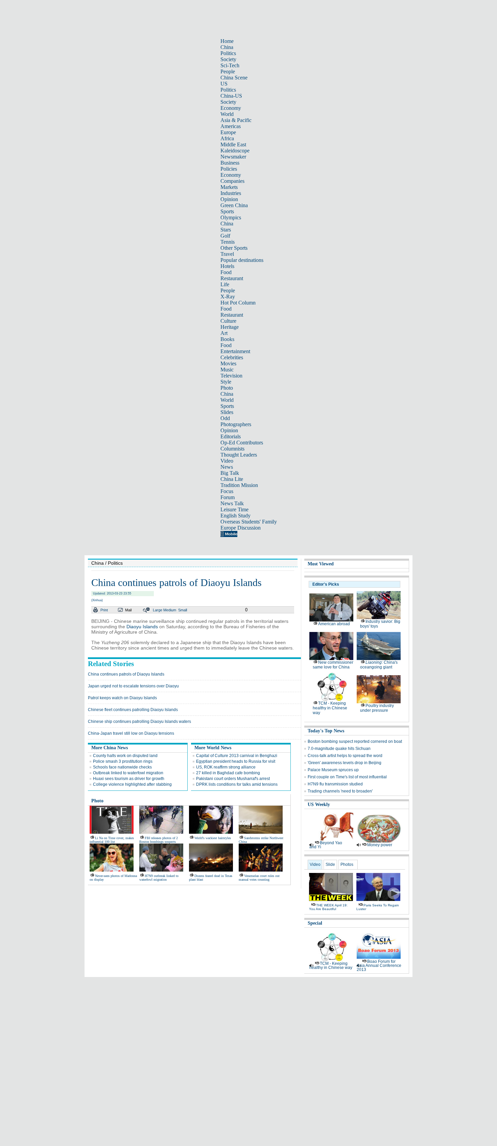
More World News (212, 747)
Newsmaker (233, 157)
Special (315, 923)
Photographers (235, 424)
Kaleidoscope (235, 150)
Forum (227, 497)
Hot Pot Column (238, 303)
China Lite (231, 479)
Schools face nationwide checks (122, 767)
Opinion (229, 199)
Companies (232, 181)
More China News (109, 747)
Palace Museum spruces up (333, 769)
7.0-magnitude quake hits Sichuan (339, 748)
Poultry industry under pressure (377, 708)
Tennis (227, 242)
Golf (225, 236)
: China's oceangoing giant (379, 664)
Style (225, 382)
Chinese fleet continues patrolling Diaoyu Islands (133, 709)
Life (224, 284)
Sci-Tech (229, 65)
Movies (228, 363)
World (227, 114)
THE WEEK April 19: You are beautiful (328, 907)
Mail (128, 610)
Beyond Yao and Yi (325, 844)
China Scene (233, 77)
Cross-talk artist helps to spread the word (345, 755)
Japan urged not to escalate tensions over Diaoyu (133, 686)
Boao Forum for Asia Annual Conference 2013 (379, 965)
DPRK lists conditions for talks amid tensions (237, 784)
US (224, 84)
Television (231, 376)
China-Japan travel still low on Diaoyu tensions (131, 733)
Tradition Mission (239, 485)
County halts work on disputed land (125, 755)
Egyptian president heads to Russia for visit (235, 761)
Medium (169, 610)
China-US (231, 96)
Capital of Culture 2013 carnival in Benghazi (236, 755)
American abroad (334, 623)
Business (229, 163)
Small (182, 610)
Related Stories (111, 664)
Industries (230, 193)
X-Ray (227, 296)
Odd (225, 418)
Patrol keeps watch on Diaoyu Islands (122, 698)
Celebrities (231, 357)
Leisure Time (234, 509)
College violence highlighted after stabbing (132, 784)
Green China (234, 205)
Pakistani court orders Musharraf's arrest (233, 778)
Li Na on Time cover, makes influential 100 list (112, 840)
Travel (227, 254)
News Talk (232, 503)
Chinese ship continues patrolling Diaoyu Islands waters (139, 721)
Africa (227, 138)
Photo (226, 388)
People (227, 71)
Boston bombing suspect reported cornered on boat (355, 741)
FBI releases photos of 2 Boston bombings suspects (158, 840)
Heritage (229, 327)
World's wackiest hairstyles (212, 838)
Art (224, 333)
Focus (226, 491)
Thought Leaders (238, 455)
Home (227, 41)
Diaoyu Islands (142, 626)
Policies (228, 169)
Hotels (227, 266)
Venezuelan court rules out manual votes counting (259, 877)
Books (227, 339)
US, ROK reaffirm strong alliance (226, 767)
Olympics (230, 217)
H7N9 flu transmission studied (335, 784)
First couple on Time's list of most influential (347, 777)
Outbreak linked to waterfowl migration (128, 773)
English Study (235, 515)
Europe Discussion (240, 528)
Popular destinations (241, 260)
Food (226, 272)
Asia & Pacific (236, 120)
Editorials (230, 436)
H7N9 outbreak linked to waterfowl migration (159, 877)
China (226, 47)
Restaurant (231, 278)
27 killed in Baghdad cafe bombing (228, 773)
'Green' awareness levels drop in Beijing (344, 762)
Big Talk (229, 473)
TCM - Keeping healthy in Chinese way (330, 708)
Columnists (232, 449)
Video (226, 461)
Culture (228, 321)
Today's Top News (326, 730)
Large (157, 610)
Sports (227, 211)
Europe (228, 132)
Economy (230, 108)
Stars (225, 230)
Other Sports (233, 248)
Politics (228, 53)
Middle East (233, 144)
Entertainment (235, 351)
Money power (379, 845)
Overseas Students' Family (248, 522)
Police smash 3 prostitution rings (122, 761)
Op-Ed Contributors (241, 442)
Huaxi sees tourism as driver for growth (128, 778)
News (226, 467)
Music (227, 369)
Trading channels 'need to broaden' (340, 791)
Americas (230, 126)
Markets (229, 187)
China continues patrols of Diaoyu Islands (126, 674)
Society (228, 59)
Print (104, 610)
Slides (226, 412)
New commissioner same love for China (333, 664)
